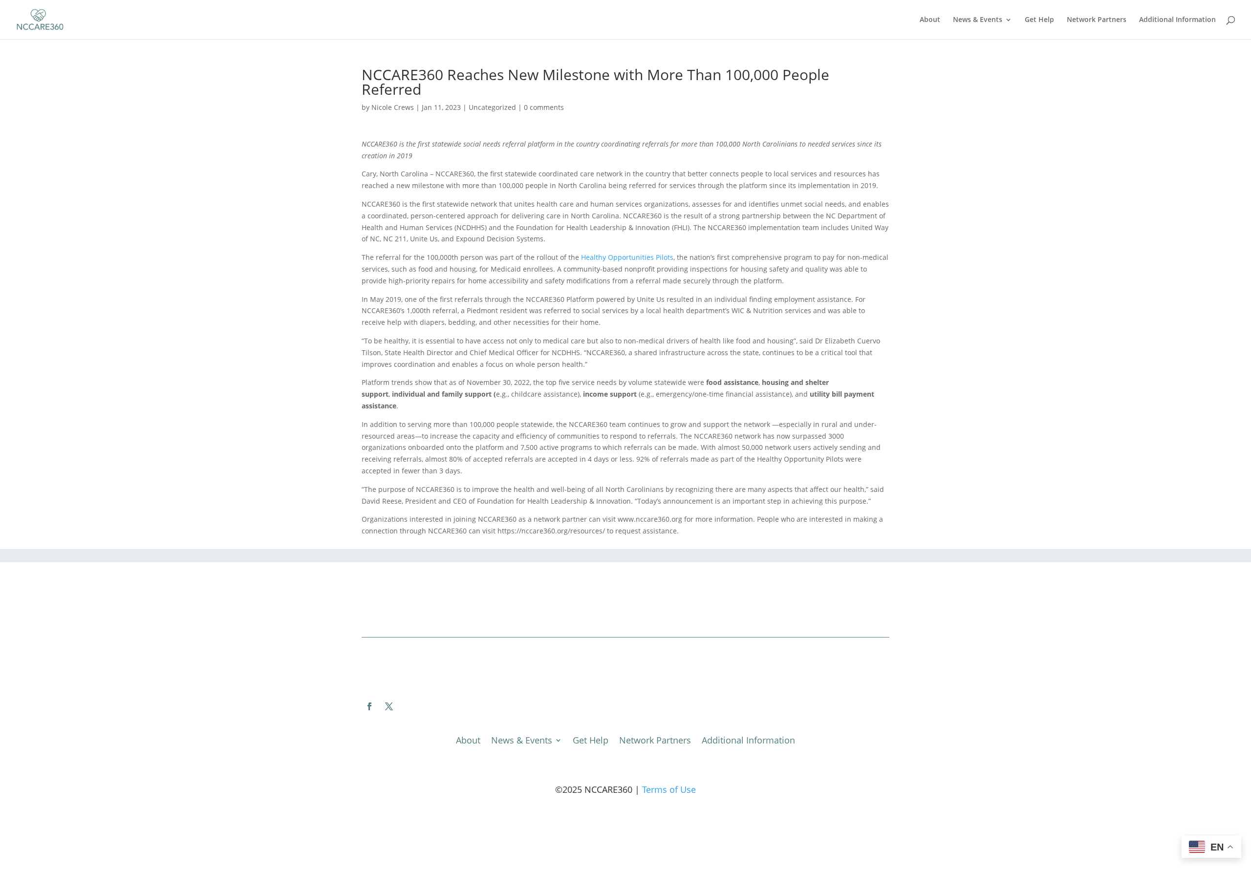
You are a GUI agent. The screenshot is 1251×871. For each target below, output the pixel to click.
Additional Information (1177, 20)
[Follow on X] (389, 706)
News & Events (977, 20)
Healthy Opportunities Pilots (627, 257)
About (930, 20)
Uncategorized (492, 107)
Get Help (1039, 20)
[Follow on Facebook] (369, 706)
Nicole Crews (392, 107)
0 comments (544, 107)
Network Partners (1096, 20)
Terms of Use (669, 789)
